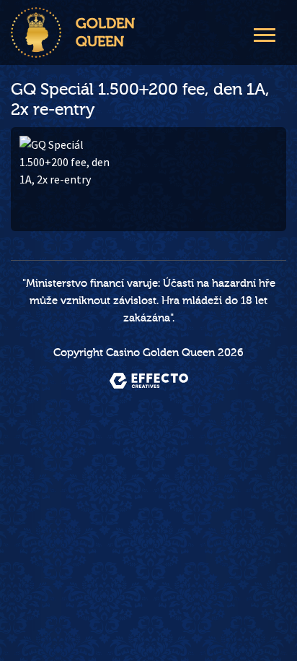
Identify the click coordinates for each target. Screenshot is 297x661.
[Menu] (264, 33)
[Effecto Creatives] (149, 381)
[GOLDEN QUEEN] (36, 32)
